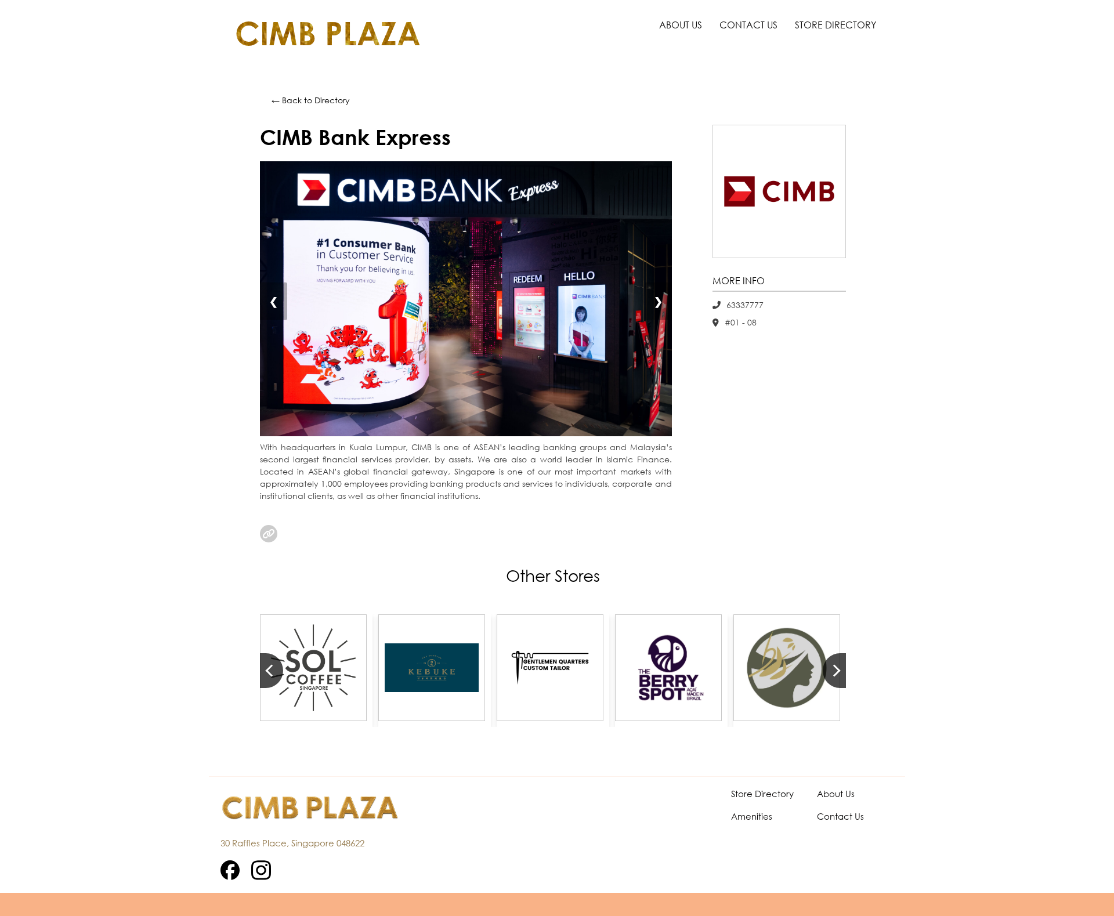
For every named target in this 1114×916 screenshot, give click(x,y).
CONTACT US (748, 25)
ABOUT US (680, 25)
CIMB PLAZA (328, 33)
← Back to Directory (311, 100)
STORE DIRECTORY (835, 25)
